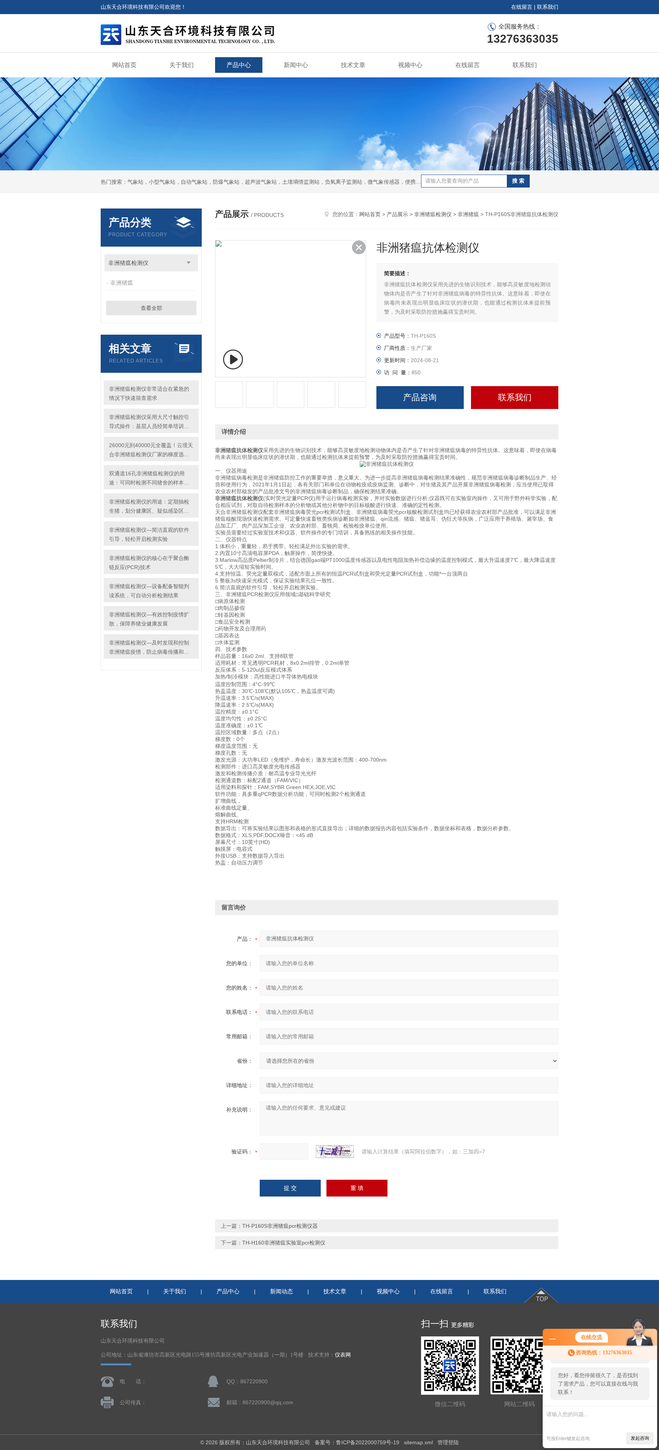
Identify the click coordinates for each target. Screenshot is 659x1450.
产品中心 (239, 65)
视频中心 (410, 65)
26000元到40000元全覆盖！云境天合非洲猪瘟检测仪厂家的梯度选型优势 (151, 450)
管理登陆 (448, 1442)
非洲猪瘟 (121, 282)
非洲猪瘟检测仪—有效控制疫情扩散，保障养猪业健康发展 (149, 619)
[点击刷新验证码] (335, 1151)
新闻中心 (296, 65)
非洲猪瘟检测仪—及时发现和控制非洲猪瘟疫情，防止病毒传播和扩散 (149, 648)
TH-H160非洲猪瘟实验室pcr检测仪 (283, 1243)
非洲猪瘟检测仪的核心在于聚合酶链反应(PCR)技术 (149, 562)
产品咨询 (420, 397)
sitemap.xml (418, 1442)
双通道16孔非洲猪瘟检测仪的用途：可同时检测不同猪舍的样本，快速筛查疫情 (149, 478)
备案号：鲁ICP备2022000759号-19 (357, 1442)
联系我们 (547, 7)
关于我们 (181, 65)
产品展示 (397, 214)
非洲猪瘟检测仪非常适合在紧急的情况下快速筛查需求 (149, 393)
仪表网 (343, 1355)
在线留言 (521, 7)
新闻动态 (281, 1291)
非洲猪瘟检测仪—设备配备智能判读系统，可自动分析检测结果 (149, 590)
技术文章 (353, 65)
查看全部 (151, 308)
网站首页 (124, 65)
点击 (188, 262)
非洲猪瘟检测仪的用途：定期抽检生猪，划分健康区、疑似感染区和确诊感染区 (149, 507)
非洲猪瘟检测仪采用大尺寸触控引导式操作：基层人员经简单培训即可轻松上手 (149, 422)
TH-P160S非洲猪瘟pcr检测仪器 (280, 1226)
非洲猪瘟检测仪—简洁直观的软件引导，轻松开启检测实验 (149, 534)
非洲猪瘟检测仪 (128, 263)
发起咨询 (640, 1438)
